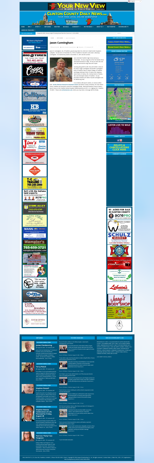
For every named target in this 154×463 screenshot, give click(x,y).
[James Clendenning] (28, 349)
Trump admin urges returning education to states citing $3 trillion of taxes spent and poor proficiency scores (77, 358)
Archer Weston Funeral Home (69, 47)
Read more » (71, 350)
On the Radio (88, 26)
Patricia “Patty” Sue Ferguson (44, 435)
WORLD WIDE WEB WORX (83, 459)
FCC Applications (126, 457)
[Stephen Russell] (28, 392)
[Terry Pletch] (28, 371)
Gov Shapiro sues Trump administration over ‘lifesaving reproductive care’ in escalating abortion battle (76, 374)
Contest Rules (107, 457)
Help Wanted (111, 26)
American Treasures (27, 30)
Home (23, 26)
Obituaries (47, 26)
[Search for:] (124, 33)
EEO (119, 457)
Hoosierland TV (123, 26)
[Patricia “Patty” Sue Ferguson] (28, 441)
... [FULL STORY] (48, 358)
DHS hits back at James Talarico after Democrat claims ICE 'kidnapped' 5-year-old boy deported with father (76, 406)
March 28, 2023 (55, 47)
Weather (57, 26)
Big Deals (66, 26)
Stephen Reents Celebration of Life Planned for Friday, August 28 (44, 411)
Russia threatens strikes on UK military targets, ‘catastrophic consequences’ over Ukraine (73, 342)
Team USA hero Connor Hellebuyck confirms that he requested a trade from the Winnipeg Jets (76, 390)
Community (75, 26)
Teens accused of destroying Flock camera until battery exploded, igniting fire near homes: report (75, 423)
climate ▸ (119, 81)
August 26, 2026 (41, 347)
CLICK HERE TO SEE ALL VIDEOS (104, 357)
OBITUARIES (39, 338)
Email (65, 457)
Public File (114, 457)
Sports (37, 26)
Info (29, 26)
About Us (99, 26)
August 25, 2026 (41, 390)
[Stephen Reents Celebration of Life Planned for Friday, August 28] (28, 416)
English (132, 1)
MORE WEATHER (119, 120)
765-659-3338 (58, 457)
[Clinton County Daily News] (77, 18)
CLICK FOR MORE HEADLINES (66, 440)
